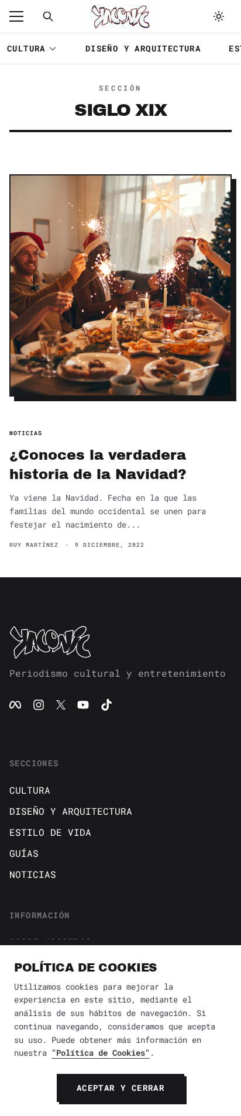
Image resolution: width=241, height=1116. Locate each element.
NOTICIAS (32, 874)
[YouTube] (83, 705)
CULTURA (26, 48)
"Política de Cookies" (100, 1052)
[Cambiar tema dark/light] (219, 16)
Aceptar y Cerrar (120, 1087)
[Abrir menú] (22, 16)
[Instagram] (38, 705)
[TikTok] (106, 705)
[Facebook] (15, 705)
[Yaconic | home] (120, 641)
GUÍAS (24, 853)
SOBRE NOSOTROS (50, 942)
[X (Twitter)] (61, 704)
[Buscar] (48, 16)
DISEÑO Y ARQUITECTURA (143, 48)
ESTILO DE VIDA (50, 832)
